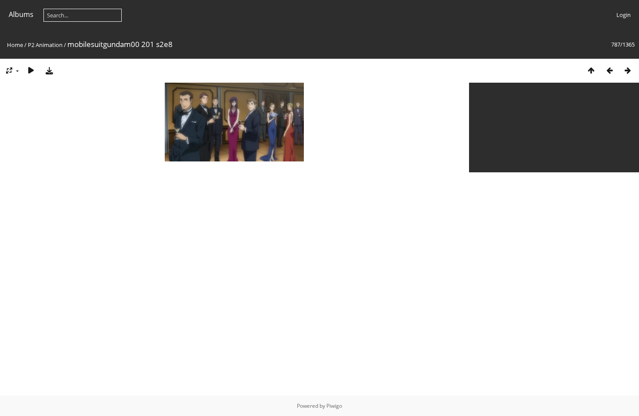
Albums (21, 14)
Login (623, 15)
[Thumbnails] (591, 70)
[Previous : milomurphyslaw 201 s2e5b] (609, 70)
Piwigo (334, 405)
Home (15, 45)
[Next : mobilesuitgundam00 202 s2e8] (628, 70)
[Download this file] (49, 70)
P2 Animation (45, 45)
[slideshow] (31, 70)
